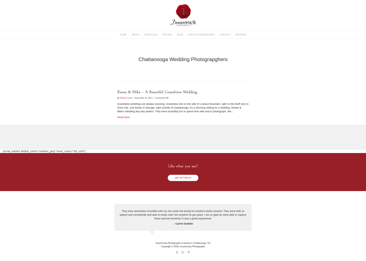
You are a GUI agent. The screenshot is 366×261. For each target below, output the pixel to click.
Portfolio (151, 34)
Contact (225, 34)
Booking (241, 34)
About (136, 34)
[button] (183, 178)
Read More (123, 117)
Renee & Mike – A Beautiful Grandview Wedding (157, 92)
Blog (180, 34)
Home (123, 34)
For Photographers (201, 34)
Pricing (167, 34)
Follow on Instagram (184, 139)
